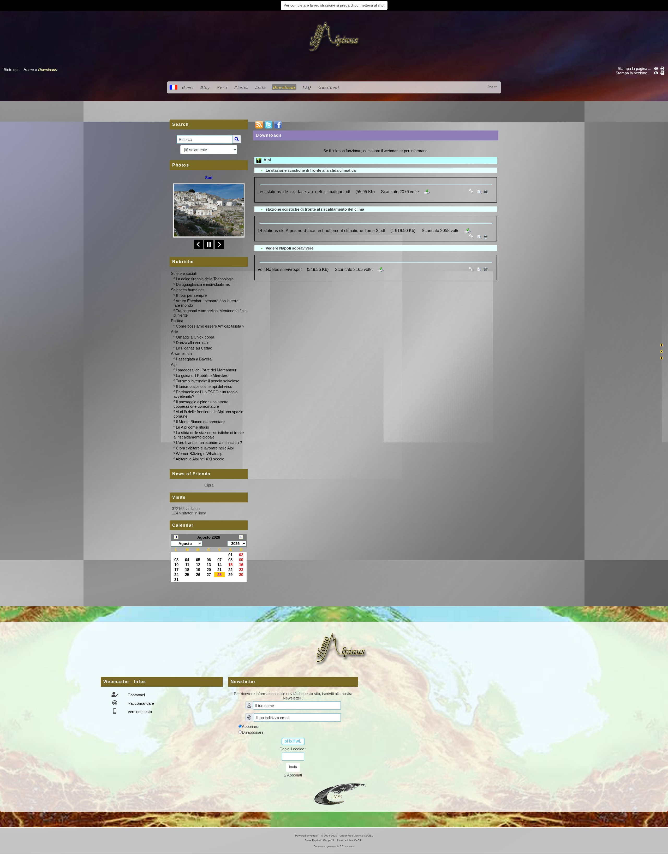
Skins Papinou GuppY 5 (320, 840)
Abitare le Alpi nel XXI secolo (200, 459)
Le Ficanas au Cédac (194, 348)
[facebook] (278, 124)
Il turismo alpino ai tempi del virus (204, 386)
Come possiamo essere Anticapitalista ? (210, 326)
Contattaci (136, 695)
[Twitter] (268, 124)
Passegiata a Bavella (194, 359)
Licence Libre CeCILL (349, 840)
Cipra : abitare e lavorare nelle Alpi (205, 448)
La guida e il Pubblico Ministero (202, 375)
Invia (293, 767)
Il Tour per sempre (191, 295)
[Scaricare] (427, 191)
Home (28, 69)
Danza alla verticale (192, 342)
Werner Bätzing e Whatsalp (199, 453)
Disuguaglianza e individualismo (203, 284)
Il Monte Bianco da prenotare (200, 421)
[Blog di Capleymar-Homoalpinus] (340, 793)
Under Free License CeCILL (356, 835)
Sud (208, 177)
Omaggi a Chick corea (195, 337)
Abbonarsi (250, 726)
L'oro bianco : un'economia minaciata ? (209, 442)
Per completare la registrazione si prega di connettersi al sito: (334, 5)
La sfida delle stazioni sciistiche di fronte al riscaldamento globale (209, 434)
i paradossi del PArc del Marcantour (206, 370)
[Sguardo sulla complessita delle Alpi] (334, 36)
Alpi (266, 160)
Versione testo (139, 711)
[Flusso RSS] (259, 124)
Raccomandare (140, 703)
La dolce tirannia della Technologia (205, 279)
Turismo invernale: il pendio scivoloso (207, 381)
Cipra (208, 485)
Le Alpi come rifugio (192, 427)
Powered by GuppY (307, 835)
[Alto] (661, 345)
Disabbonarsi (253, 732)
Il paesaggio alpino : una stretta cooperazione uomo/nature (201, 404)
